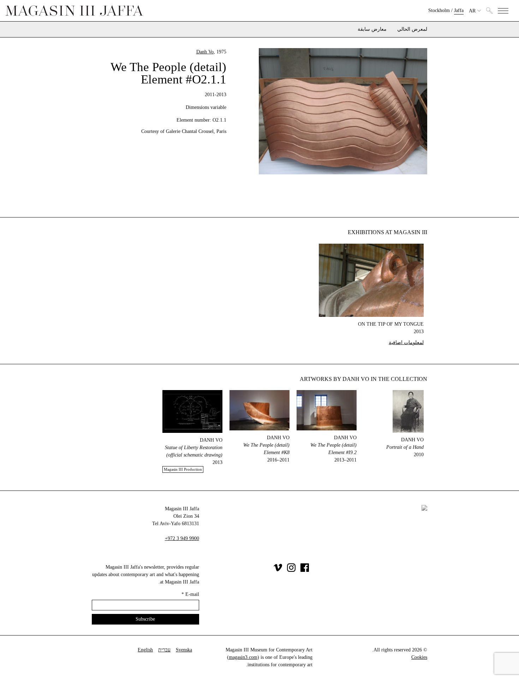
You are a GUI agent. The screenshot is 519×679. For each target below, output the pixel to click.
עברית (164, 649)
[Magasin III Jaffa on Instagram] (291, 570)
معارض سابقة (372, 29)
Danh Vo (205, 51)
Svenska (184, 649)
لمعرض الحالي (412, 29)
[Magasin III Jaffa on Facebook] (304, 570)
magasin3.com (243, 657)
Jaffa (459, 10)
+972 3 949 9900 (182, 538)
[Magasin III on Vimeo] (278, 570)
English (145, 649)
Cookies (419, 657)
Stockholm (439, 10)
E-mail (190, 594)
